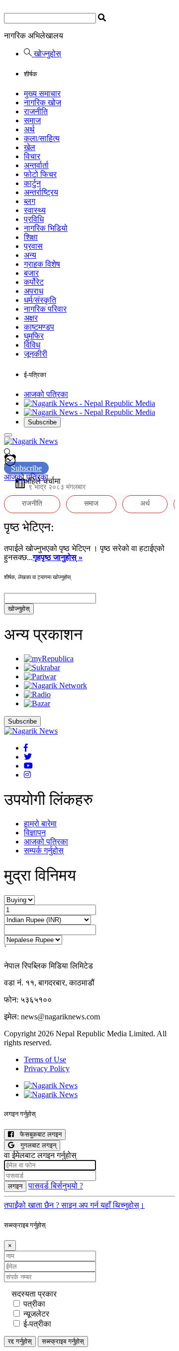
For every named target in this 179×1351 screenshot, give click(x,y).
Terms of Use (45, 1059)
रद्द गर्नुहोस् (20, 1341)
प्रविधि (34, 219)
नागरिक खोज (42, 102)
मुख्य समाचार (42, 93)
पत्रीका (34, 1304)
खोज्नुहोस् (46, 53)
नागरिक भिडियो (46, 228)
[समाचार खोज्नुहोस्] (8, 453)
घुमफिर (34, 336)
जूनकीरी (35, 354)
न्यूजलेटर (36, 1314)
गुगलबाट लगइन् (35, 1145)
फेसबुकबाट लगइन (38, 1134)
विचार (32, 156)
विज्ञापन (35, 832)
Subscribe (42, 422)
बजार (31, 273)
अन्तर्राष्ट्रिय (41, 192)
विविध (32, 345)
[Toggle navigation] (8, 434)
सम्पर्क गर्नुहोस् (44, 850)
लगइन (15, 1186)
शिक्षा (31, 237)
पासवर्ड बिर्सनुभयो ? (55, 1185)
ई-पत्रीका (37, 1324)
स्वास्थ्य (35, 210)
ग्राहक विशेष (42, 264)
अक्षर (31, 318)
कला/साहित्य (42, 138)
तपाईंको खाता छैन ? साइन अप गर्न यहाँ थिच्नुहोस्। (74, 1205)
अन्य (30, 255)
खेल (29, 147)
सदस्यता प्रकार (34, 1294)
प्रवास (33, 246)
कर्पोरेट (34, 282)
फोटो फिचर (40, 174)
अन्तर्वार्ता (36, 165)
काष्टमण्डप (39, 327)
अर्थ (29, 129)
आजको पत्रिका (46, 394)
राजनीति (36, 111)
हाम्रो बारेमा (40, 823)
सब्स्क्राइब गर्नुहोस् (63, 1341)
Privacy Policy (47, 1068)
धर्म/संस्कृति (40, 300)
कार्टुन (32, 183)
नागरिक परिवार (45, 309)
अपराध (33, 291)
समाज (32, 120)
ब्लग (29, 201)
